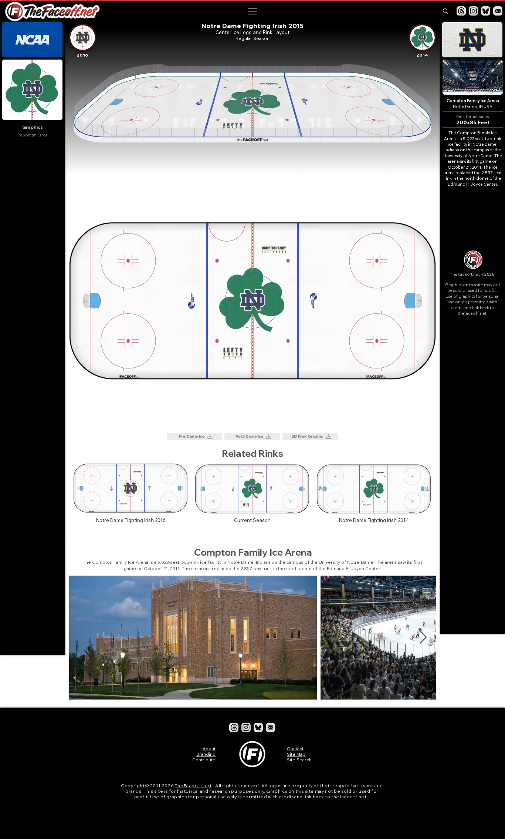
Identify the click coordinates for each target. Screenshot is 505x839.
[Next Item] (423, 637)
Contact (295, 748)
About (209, 748)
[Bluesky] (485, 11)
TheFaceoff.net (193, 785)
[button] (252, 11)
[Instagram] (473, 11)
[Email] (497, 11)
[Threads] (461, 11)
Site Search (299, 759)
